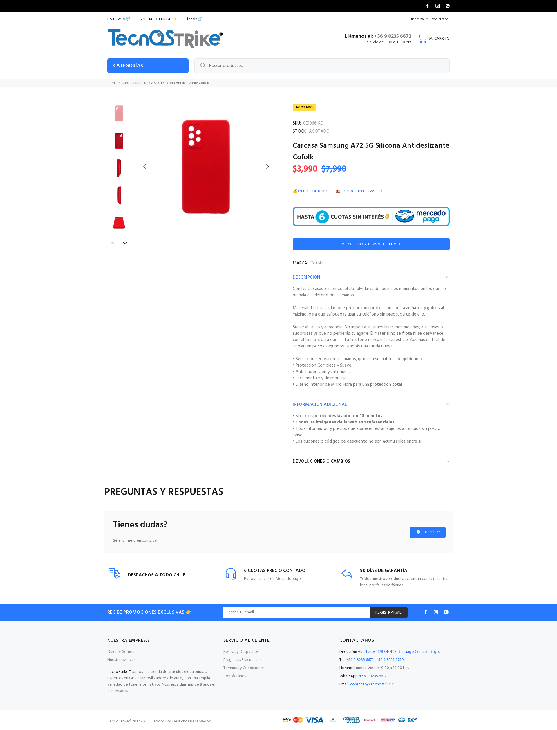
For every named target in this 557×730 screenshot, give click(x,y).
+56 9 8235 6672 (393, 36)
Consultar (431, 532)
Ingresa (417, 19)
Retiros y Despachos (240, 651)
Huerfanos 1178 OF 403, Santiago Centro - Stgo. (399, 651)
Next (267, 166)
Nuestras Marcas (121, 660)
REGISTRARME (388, 612)
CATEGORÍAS (128, 66)
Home (112, 83)
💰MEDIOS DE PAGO (311, 191)
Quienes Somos (120, 651)
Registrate (440, 19)
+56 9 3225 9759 (390, 660)
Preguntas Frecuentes (242, 660)
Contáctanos (234, 676)
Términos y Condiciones (243, 668)
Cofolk (316, 263)
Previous (144, 166)
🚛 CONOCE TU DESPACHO (359, 191)
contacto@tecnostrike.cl (372, 684)
